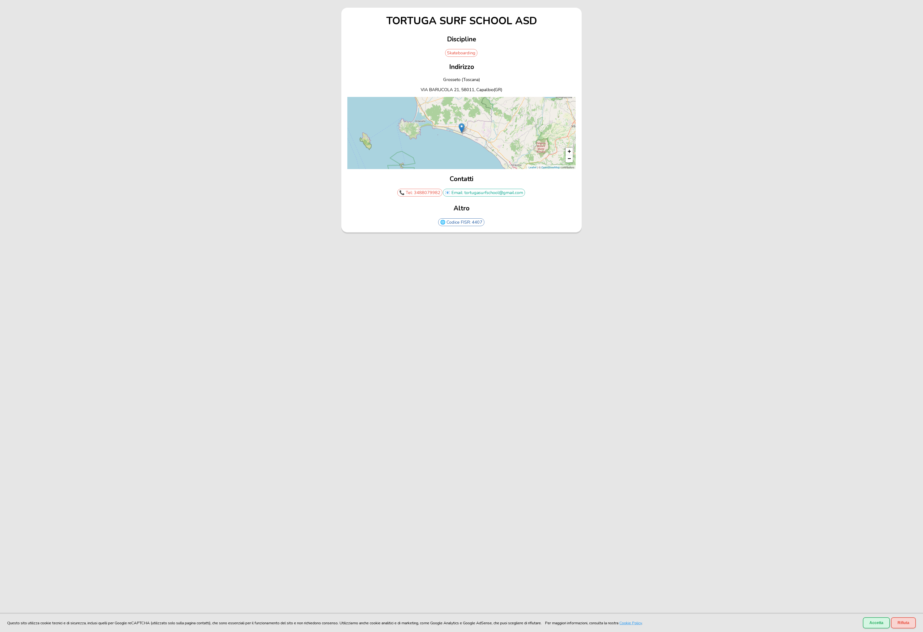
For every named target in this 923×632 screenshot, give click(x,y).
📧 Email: (454, 193)
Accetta (876, 623)
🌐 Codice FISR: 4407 (461, 222)
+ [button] (569, 151)
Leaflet (532, 167)
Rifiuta (903, 623)
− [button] (569, 159)
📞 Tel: (406, 193)
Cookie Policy (630, 623)
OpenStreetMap (550, 167)
